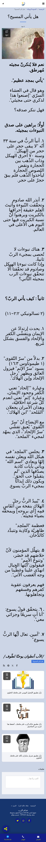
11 (7, 676)
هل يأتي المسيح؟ (38, 661)
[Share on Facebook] (17, 665)
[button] (43, 3)
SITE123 (23, 815)
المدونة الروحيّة (31, 9)
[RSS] (4, 665)
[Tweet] (12, 665)
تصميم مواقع (15, 815)
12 (7, 739)
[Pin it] (8, 665)
